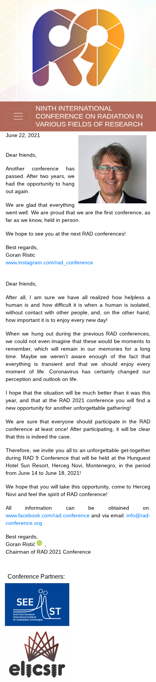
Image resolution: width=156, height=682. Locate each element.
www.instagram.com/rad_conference (49, 262)
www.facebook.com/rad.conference (48, 515)
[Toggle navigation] (18, 116)
